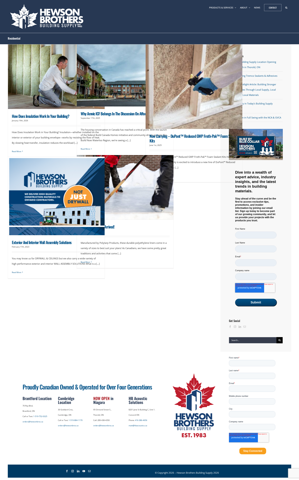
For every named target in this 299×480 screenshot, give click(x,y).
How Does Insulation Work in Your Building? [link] (40, 116)
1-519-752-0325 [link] (40, 416)
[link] (48, 16)
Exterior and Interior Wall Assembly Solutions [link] (41, 242)
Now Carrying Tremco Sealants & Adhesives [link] (254, 75)
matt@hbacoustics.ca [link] (138, 425)
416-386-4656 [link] (141, 420)
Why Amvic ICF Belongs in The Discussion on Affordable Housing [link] (122, 113)
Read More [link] (16, 151)
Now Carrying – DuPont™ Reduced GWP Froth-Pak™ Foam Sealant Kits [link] (194, 138)
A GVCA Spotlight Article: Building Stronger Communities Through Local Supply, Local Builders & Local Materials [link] (253, 89)
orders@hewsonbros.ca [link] (33, 421)
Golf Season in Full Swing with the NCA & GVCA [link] (256, 117)
